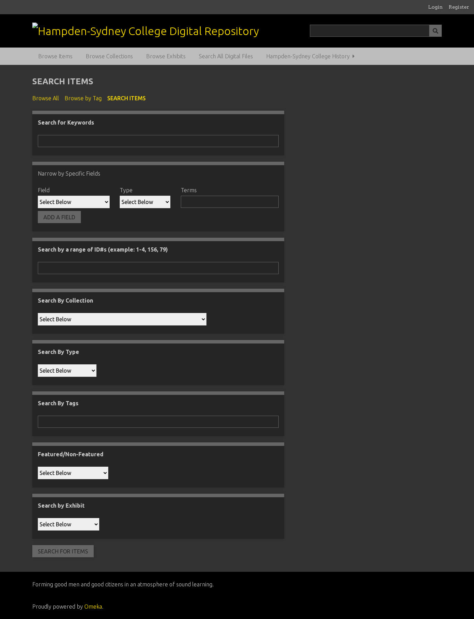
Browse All (45, 98)
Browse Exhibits (166, 56)
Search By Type (58, 352)
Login (435, 7)
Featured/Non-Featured (70, 454)
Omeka (93, 606)
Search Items (126, 98)
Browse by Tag (83, 98)
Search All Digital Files (226, 56)
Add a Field (59, 217)
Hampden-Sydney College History (308, 56)
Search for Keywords (66, 122)
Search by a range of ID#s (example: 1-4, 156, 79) (103, 249)
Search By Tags (58, 403)
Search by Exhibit (61, 505)
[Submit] (435, 31)
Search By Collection (65, 300)
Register (459, 7)
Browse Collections (109, 56)
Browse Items (55, 56)
